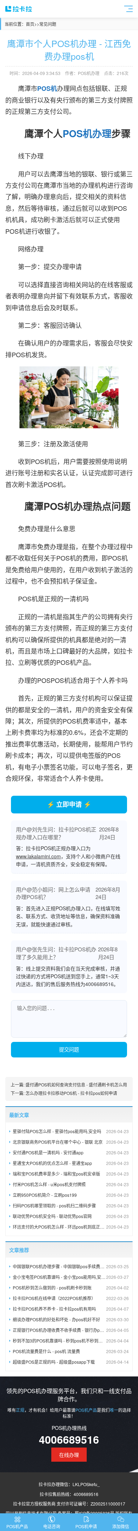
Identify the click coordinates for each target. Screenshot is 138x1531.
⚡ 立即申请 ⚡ (69, 804)
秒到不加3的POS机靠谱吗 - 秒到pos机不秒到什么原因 (71, 1341)
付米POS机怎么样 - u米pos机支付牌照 (71, 1184)
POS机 (47, 88)
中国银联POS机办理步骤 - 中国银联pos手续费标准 (71, 1266)
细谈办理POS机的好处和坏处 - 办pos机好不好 (71, 1319)
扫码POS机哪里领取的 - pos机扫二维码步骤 (71, 1205)
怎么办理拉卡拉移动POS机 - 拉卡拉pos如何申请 (71, 1093)
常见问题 (47, 24)
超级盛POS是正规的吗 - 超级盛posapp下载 (71, 1362)
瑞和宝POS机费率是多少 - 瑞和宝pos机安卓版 (71, 1174)
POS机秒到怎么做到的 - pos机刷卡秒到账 (71, 1287)
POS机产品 (17, 1526)
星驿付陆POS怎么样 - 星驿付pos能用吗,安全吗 (71, 1131)
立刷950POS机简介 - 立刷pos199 (71, 1195)
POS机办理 (87, 133)
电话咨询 (51, 1526)
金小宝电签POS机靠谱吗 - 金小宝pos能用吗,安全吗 (71, 1277)
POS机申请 (86, 1526)
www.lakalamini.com (38, 856)
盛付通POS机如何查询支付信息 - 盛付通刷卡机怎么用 (76, 1084)
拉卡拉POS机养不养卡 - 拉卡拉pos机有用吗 (71, 1309)
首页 (30, 24)
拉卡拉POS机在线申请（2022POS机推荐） (71, 1298)
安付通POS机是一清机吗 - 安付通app (71, 1152)
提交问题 (69, 1049)
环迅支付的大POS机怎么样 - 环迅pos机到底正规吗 (71, 1227)
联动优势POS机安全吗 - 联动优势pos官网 (71, 1216)
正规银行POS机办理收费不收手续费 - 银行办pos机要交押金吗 (71, 1330)
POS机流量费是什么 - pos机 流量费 (71, 1351)
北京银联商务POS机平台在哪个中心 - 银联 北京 (71, 1142)
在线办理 (69, 1454)
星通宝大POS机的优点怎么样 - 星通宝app (71, 1163)
